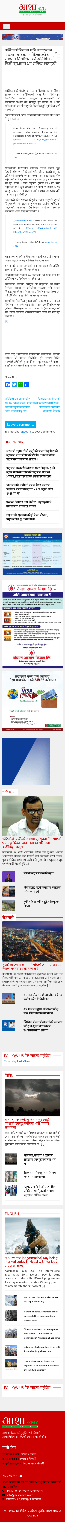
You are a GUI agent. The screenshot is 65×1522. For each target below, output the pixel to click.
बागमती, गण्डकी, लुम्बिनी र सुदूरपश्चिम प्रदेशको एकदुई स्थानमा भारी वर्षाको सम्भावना (28, 1123)
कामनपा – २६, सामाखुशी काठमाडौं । (24, 1499)
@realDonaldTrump (23, 220)
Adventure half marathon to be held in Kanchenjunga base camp (42, 1349)
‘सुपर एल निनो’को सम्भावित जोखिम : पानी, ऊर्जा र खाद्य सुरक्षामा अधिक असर (40, 1191)
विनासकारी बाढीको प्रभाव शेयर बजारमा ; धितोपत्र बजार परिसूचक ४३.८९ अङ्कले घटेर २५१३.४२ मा (29, 489)
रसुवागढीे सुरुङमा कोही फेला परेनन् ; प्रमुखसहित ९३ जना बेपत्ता (27, 517)
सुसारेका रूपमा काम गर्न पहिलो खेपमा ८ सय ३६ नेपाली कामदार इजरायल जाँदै (31, 967)
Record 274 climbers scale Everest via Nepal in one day (41, 1299)
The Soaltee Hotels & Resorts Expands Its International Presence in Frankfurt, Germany (41, 1365)
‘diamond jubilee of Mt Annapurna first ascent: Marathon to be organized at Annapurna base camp (42, 1333)
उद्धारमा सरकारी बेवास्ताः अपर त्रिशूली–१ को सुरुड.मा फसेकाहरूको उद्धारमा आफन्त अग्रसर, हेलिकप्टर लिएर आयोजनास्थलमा (30, 472)
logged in (25, 431)
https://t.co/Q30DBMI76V (45, 139)
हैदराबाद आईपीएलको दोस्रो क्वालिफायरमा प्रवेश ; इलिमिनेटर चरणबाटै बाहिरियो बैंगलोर (46, 405)
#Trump (29, 228)
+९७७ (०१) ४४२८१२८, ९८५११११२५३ (24, 1491)
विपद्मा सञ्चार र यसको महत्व (39, 873)
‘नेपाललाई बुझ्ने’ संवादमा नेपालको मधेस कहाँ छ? (42, 889)
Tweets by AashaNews (17, 1061)
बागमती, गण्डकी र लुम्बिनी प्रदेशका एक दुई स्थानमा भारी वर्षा (40, 1159)
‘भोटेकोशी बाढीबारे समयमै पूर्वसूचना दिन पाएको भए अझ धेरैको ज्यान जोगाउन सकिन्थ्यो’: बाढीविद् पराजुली (32, 843)
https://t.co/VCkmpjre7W (24, 232)
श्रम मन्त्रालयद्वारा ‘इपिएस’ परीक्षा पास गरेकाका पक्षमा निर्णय (41, 1011)
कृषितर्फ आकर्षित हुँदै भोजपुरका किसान (41, 904)
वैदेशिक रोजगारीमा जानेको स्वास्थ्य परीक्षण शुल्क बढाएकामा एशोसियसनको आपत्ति (43, 1026)
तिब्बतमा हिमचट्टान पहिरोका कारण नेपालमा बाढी (40, 1175)
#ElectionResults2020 (47, 228)
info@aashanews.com (19, 1495)
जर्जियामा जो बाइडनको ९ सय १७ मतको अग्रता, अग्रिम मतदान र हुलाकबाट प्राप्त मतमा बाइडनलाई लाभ (18, 405)
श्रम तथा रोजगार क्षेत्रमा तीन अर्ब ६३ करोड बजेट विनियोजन (43, 997)
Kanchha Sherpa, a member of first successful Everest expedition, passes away (41, 1316)
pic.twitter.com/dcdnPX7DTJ (26, 143)
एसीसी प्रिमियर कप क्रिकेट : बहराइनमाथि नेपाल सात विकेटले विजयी (29, 504)
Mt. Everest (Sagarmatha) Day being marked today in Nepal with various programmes (31, 1261)
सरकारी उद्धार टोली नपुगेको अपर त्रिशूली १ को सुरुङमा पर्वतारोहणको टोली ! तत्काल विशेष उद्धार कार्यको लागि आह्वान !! (32, 455)
